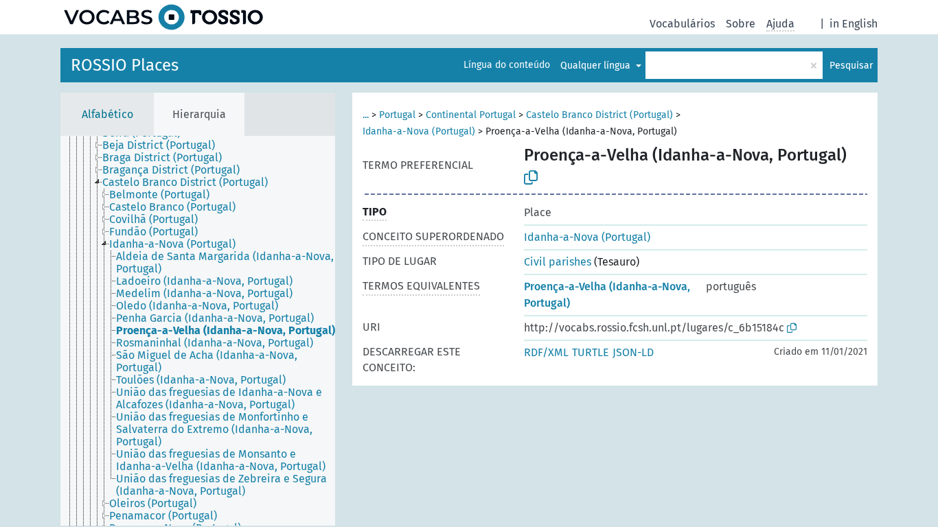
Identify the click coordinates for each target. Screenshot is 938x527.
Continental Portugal (471, 115)
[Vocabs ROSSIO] (163, 17)
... (366, 115)
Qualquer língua (596, 65)
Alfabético (107, 114)
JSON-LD (633, 352)
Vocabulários (682, 23)
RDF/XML (546, 352)
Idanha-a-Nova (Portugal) (419, 131)
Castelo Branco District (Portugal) (599, 115)
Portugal (397, 115)
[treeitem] (164, 145)
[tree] (197, 331)
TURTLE (590, 352)
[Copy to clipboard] (531, 177)
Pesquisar (851, 65)
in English (854, 23)
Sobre (740, 23)
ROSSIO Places (125, 65)
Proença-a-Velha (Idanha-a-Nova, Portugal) (607, 294)
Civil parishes (557, 261)
